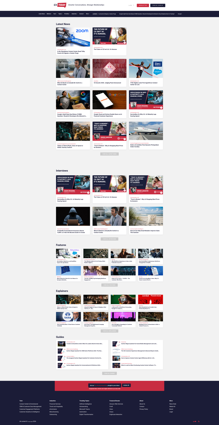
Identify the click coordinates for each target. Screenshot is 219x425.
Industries (75, 13)
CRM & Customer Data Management (30, 406)
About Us (142, 404)
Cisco (111, 409)
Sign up (126, 385)
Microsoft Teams (84, 409)
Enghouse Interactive (116, 414)
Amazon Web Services (116, 404)
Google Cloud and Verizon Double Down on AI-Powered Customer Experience (177, 14)
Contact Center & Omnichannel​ (29, 404)
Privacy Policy (144, 409)
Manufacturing (54, 412)
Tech (55, 13)
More (88, 13)
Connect (81, 13)
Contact (142, 406)
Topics (60, 13)
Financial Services (55, 404)
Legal (171, 412)
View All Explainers (109, 331)
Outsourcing (53, 414)
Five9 (111, 406)
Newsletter (143, 5)
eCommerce (53, 409)
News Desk (172, 404)
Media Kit (172, 406)
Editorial (49, 13)
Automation (83, 412)
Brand (171, 409)
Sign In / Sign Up (158, 5)
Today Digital (30, 421)
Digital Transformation (86, 414)
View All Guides (109, 373)
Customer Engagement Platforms (30, 409)
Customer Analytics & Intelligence (30, 412)
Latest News (42, 13)
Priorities (67, 13)
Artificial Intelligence (85, 404)
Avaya (111, 412)
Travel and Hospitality (56, 406)
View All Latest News (109, 154)
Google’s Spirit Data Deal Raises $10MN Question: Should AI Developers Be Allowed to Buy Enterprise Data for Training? (128, 14)
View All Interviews (109, 239)
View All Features (109, 285)
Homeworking (83, 406)
